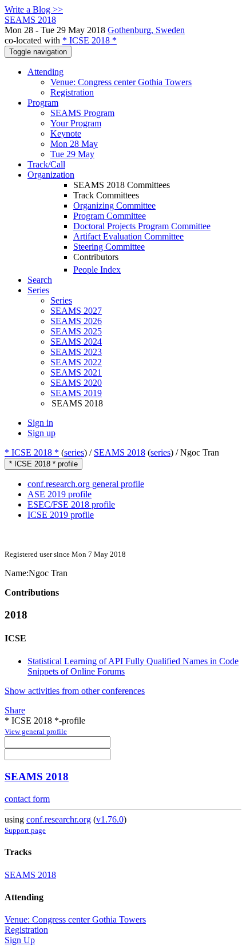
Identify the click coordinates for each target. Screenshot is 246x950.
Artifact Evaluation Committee (128, 236)
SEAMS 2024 (76, 341)
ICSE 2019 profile (60, 515)
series (74, 452)
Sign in (40, 423)
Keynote (65, 133)
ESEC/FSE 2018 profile (71, 504)
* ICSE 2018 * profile (43, 464)
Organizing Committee (114, 205)
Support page (25, 830)
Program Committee (109, 216)
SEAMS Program (82, 113)
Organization (50, 174)
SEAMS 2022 (76, 362)
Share (15, 710)
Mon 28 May (74, 144)
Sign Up (20, 940)
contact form (27, 799)
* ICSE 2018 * (89, 40)
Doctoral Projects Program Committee (142, 226)
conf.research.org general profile (85, 484)
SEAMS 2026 (76, 321)
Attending (45, 72)
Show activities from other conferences (75, 691)
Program (42, 102)
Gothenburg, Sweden (146, 30)
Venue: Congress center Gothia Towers (121, 82)
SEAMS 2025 (76, 331)
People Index (97, 269)
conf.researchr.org (58, 819)
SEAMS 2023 (76, 352)
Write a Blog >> (34, 9)
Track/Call (46, 164)
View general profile (36, 731)
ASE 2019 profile (59, 494)
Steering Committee (109, 247)
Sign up (41, 433)
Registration (72, 92)
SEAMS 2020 (76, 383)
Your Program (75, 123)
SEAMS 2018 (119, 452)
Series (61, 300)
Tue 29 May (72, 154)
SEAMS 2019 (76, 393)
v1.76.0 (110, 819)
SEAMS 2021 (76, 372)
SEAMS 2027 (76, 311)
